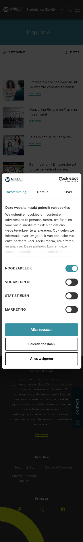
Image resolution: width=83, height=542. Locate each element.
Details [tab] (42, 192)
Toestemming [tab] (16, 192)
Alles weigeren (41, 358)
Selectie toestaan (41, 344)
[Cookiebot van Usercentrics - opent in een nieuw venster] (59, 179)
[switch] (71, 282)
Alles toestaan (41, 329)
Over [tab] (68, 192)
